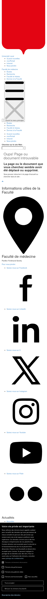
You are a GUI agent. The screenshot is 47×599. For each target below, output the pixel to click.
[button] (11, 595)
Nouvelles (10, 521)
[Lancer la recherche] (25, 148)
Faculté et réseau (13, 76)
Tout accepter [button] (10, 583)
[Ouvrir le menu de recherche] (3, 120)
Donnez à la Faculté (14, 79)
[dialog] (23, 561)
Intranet (10, 63)
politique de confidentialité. (15, 558)
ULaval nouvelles (13, 58)
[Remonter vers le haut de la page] (23, 181)
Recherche (11, 74)
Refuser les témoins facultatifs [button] (15, 589)
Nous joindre (11, 65)
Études (9, 71)
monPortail (11, 61)
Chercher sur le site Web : (12, 144)
